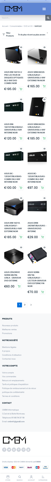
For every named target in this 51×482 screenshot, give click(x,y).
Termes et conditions (11, 396)
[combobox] (33, 35)
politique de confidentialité (13, 392)
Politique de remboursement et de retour (19, 388)
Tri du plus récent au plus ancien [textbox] (31, 35)
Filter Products (10, 34)
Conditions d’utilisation (11, 355)
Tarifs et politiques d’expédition (15, 384)
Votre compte (8, 373)
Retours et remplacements (13, 381)
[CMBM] (14, 440)
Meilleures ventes (9, 330)
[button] (44, 9)
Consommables (16, 26)
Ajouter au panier (20, 89)
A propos (6, 351)
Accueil (5, 26)
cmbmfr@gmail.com (16, 422)
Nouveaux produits (10, 326)
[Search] (48, 18)
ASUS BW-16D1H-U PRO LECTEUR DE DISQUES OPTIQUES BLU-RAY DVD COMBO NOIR (13, 77)
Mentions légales (9, 347)
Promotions (7, 333)
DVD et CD (28, 26)
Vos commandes (9, 377)
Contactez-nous (9, 359)
